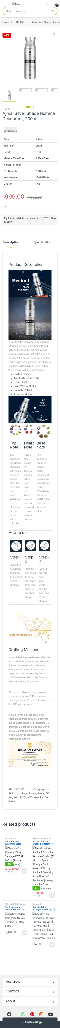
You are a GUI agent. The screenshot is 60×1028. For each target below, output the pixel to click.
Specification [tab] (42, 242)
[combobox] (26, 11)
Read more (25, 871)
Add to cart (31, 1021)
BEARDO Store (39, 838)
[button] (54, 34)
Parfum (32, 793)
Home (5, 22)
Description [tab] (10, 242)
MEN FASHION (11, 904)
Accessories (11, 838)
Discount (36, 904)
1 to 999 (20, 22)
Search (53, 11)
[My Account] (48, 4)
